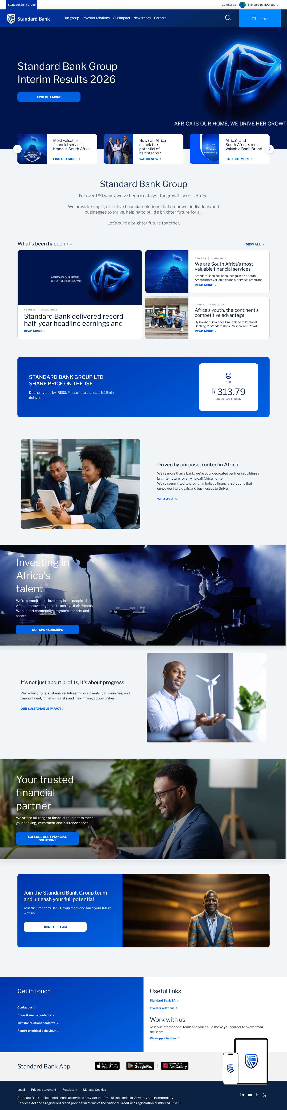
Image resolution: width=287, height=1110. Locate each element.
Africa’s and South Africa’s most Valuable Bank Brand (243, 144)
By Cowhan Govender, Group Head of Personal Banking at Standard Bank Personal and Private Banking (227, 324)
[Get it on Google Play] (140, 1066)
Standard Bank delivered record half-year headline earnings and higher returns (73, 320)
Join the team (55, 927)
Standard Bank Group (22, 4)
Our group (71, 18)
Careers (160, 18)
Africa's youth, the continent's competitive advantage (227, 313)
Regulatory (69, 1089)
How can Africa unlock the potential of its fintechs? (152, 146)
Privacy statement (43, 1089)
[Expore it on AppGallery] (174, 1066)
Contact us (229, 4)
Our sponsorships (47, 629)
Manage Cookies (94, 1089)
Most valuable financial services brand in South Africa (72, 144)
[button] (17, 149)
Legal (21, 1089)
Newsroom (142, 18)
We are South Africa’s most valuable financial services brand (224, 267)
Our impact (121, 18)
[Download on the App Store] (107, 1066)
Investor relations (96, 18)
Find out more (49, 97)
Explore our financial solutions (47, 838)
